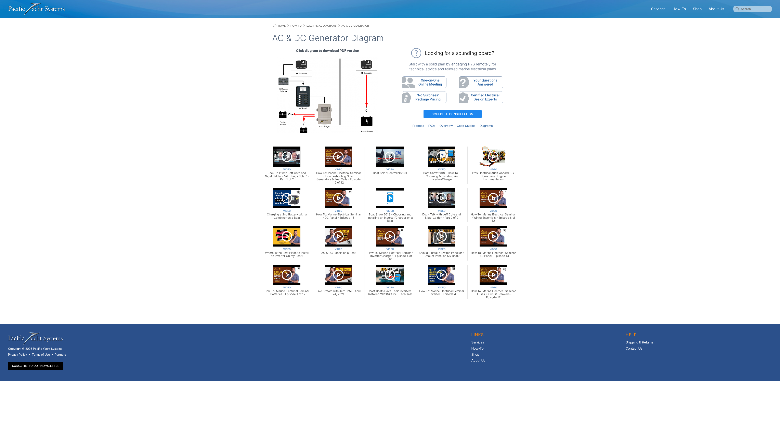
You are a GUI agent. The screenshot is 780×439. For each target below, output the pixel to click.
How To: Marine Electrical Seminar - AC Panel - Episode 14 (493, 253)
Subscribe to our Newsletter (35, 365)
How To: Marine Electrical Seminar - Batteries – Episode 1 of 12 (286, 291)
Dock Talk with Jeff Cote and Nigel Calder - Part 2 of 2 (441, 214)
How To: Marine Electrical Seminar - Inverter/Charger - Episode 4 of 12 (390, 254)
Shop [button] (697, 9)
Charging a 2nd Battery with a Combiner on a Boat (287, 214)
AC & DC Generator (355, 25)
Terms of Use (41, 354)
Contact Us (634, 348)
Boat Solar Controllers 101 (390, 171)
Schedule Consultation (452, 114)
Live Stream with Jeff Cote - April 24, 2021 (338, 291)
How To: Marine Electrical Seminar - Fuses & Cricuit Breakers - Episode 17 (493, 292)
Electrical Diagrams (322, 25)
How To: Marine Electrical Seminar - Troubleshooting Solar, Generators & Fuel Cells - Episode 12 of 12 (338, 176)
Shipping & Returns (639, 342)
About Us (478, 361)
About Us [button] (716, 9)
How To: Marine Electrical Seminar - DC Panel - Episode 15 (338, 214)
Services (477, 342)
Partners (60, 354)
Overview (446, 126)
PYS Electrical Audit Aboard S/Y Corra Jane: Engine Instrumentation (493, 174)
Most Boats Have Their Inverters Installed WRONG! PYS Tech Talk (390, 291)
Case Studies (466, 126)
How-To (679, 9)
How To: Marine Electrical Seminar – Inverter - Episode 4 (441, 291)
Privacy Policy (17, 354)
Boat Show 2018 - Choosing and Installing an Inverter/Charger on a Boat (390, 215)
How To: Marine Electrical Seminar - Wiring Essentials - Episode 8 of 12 (493, 215)
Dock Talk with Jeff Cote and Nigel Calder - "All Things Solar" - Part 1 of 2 (287, 174)
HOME (282, 25)
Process (418, 126)
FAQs (432, 126)
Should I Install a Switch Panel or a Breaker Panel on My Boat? (441, 253)
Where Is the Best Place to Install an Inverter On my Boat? (287, 253)
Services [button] (658, 9)
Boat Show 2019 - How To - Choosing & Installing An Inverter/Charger (441, 174)
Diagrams (486, 126)
